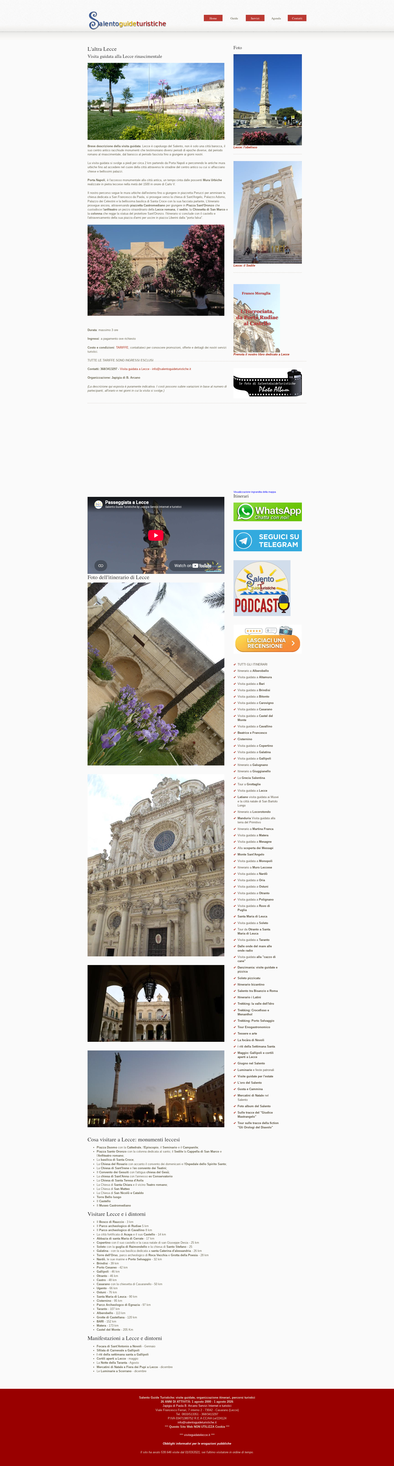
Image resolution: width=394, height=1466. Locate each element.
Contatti (297, 18)
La (251, 778)
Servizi (255, 18)
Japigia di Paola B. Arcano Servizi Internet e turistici (197, 1405)
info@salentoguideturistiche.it (197, 1422)
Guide (234, 18)
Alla (255, 848)
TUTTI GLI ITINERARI (252, 664)
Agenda (276, 18)
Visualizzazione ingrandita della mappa (254, 491)
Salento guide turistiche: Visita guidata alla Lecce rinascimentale (127, 21)
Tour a (249, 784)
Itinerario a (253, 671)
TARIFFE (122, 347)
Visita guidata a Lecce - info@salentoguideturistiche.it (155, 369)
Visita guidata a (255, 677)
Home (213, 18)
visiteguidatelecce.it (197, 1435)
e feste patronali (256, 1070)
